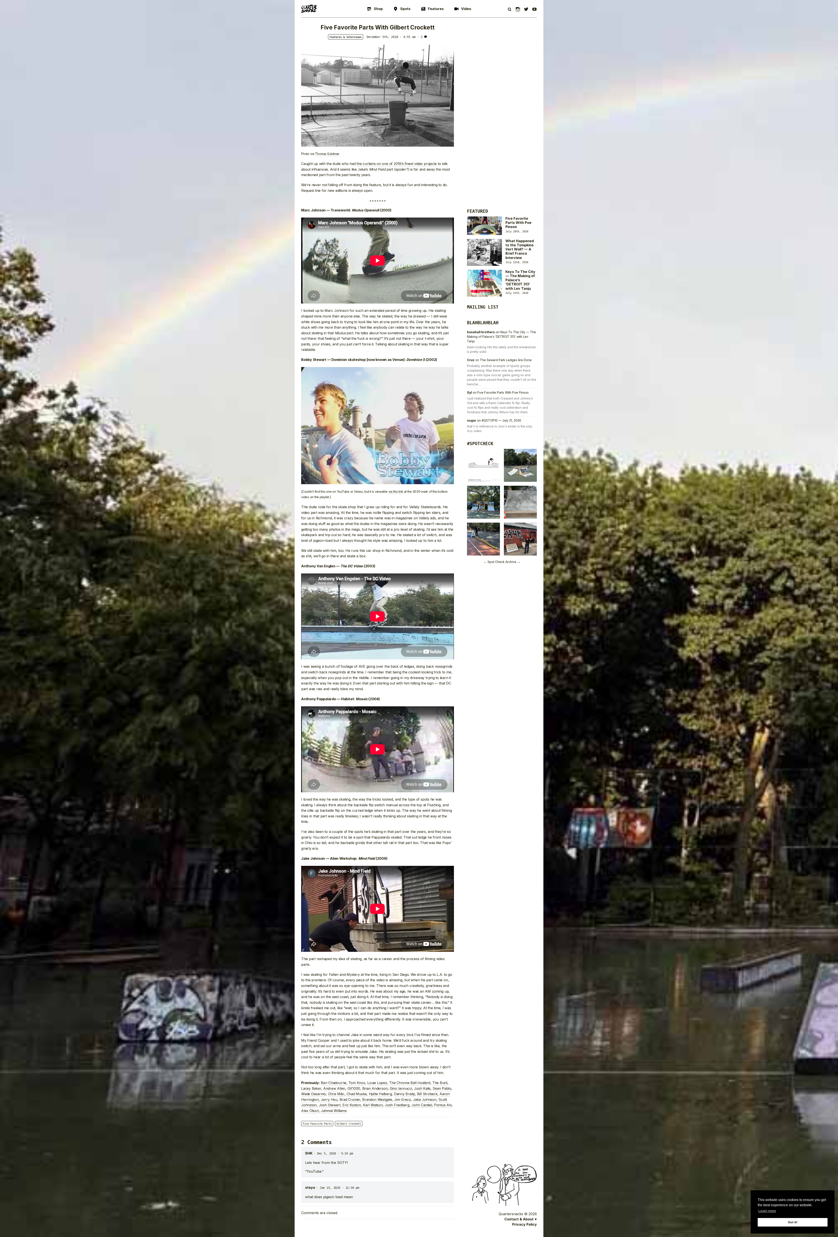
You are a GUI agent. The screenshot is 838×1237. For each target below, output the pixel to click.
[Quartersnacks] (309, 9)
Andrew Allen (334, 1088)
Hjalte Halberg (380, 1094)
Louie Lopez (377, 1083)
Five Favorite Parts (317, 1123)
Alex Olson (310, 1110)
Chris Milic (336, 1094)
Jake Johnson (424, 1099)
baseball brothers (481, 332)
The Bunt (439, 1083)
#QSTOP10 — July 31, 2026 (501, 420)
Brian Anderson (375, 1088)
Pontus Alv (443, 1105)
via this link (395, 491)
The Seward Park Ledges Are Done (506, 360)
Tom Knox (357, 1083)
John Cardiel (421, 1105)
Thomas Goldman (327, 154)
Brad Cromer (350, 1099)
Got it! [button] (792, 1222)
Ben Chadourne (333, 1083)
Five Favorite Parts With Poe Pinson (518, 222)
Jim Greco (402, 1099)
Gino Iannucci (401, 1088)
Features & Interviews (346, 37)
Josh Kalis (422, 1088)
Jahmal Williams (334, 1110)
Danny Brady (404, 1094)
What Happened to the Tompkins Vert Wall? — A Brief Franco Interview (519, 249)
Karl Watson (373, 1105)
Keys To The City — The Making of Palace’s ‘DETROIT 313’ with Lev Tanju (501, 336)
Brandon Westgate (377, 1099)
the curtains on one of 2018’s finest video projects (397, 163)
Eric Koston (351, 1105)
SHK (309, 1153)
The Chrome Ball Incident (409, 1083)
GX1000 (353, 1088)
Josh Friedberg (397, 1105)
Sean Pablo (442, 1088)
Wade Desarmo (313, 1094)
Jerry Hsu (329, 1099)
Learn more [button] (767, 1211)
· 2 (420, 37)
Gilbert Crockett (349, 1123)
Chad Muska (357, 1094)
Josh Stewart (329, 1105)
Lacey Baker (311, 1088)
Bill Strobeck (427, 1094)
